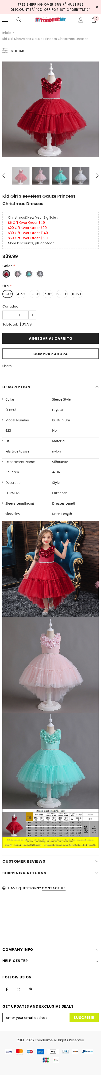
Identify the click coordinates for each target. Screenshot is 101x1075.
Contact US (54, 888)
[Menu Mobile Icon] (5, 20)
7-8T (48, 294)
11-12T (77, 294)
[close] (97, 7)
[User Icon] (80, 20)
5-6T (35, 294)
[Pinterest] (30, 989)
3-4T (7, 294)
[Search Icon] (18, 20)
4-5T (21, 294)
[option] (50, 109)
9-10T (62, 294)
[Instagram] (18, 989)
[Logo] (50, 19)
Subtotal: (10, 324)
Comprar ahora (50, 353)
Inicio (6, 32)
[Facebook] (6, 989)
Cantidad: (10, 306)
